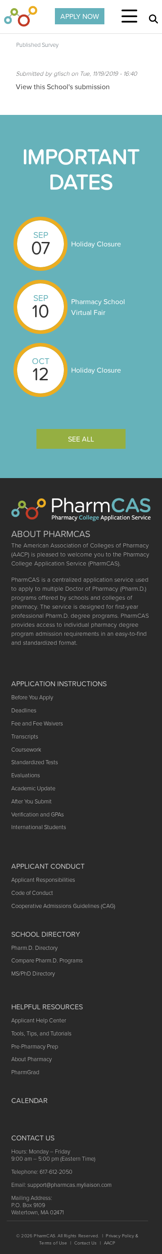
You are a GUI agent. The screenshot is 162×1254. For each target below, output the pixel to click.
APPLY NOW (79, 16)
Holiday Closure (96, 243)
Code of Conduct (32, 893)
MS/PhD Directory (33, 973)
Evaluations (25, 775)
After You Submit (31, 801)
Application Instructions (59, 683)
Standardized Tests (34, 762)
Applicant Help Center (38, 1020)
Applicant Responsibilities (43, 880)
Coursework (26, 749)
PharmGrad (25, 1072)
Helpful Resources (47, 1006)
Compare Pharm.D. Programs (47, 960)
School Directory (45, 934)
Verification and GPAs (37, 814)
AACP (110, 1243)
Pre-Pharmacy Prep (34, 1046)
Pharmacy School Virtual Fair (98, 307)
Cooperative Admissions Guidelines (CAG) (63, 906)
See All (81, 438)
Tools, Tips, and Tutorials (41, 1033)
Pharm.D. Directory (34, 948)
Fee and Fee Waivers (37, 723)
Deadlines (23, 710)
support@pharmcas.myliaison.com (69, 1185)
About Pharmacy (31, 1059)
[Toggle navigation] (129, 16)
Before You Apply (32, 697)
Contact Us (85, 1243)
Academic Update (33, 788)
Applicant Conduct (48, 866)
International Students (38, 827)
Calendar (29, 1100)
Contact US (32, 1137)
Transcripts (24, 736)
